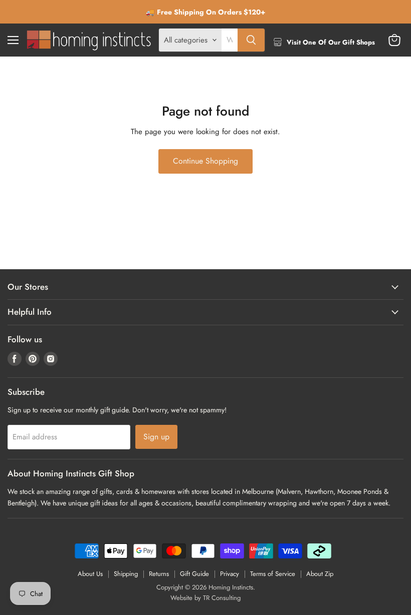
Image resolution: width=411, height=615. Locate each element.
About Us (90, 573)
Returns (159, 573)
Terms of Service (272, 573)
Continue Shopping (205, 161)
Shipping (126, 573)
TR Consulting (222, 597)
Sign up (156, 436)
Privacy (229, 573)
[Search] (251, 40)
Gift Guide (194, 573)
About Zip (319, 573)
